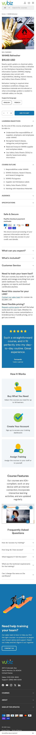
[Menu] (33, 3)
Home (3, 14)
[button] (29, 3)
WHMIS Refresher (12, 14)
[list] (18, 33)
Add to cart (24, 113)
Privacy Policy (6, 730)
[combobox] (18, 8)
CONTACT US (9, 648)
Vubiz (8, 727)
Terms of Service (17, 730)
